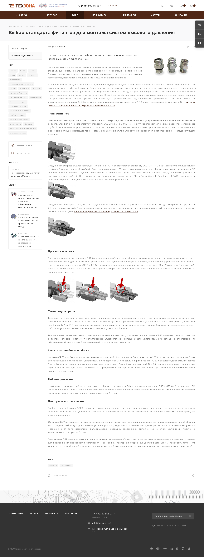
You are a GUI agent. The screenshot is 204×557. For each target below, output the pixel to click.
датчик (13, 88)
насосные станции (18, 97)
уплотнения (15, 124)
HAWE (23, 71)
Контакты (71, 514)
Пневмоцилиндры (18, 102)
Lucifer (32, 71)
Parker (21, 75)
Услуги (34, 514)
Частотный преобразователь (23, 128)
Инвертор (24, 88)
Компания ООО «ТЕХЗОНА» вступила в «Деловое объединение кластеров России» (28, 201)
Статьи (12, 184)
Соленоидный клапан (19, 111)
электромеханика (18, 133)
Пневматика (35, 97)
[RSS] (188, 46)
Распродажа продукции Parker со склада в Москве (25, 174)
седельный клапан (18, 106)
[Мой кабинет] (171, 6)
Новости (13, 162)
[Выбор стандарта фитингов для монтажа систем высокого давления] (171, 65)
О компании (15, 514)
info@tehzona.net (101, 523)
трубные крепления (19, 119)
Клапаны (37, 88)
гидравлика (66, 465)
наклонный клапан (18, 93)
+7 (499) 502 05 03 (88, 5)
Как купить (51, 514)
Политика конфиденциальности (172, 526)
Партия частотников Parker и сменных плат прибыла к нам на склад (28, 222)
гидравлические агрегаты (21, 84)
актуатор (32, 75)
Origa (12, 75)
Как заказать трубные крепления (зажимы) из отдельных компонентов (28, 241)
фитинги (53, 465)
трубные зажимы (17, 115)
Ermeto (13, 71)
